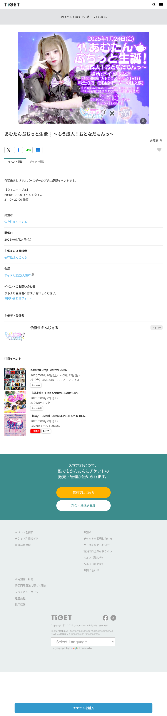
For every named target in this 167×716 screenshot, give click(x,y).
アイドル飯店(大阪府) (18, 275)
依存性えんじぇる (15, 221)
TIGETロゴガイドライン (98, 551)
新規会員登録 (23, 545)
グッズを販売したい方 (97, 545)
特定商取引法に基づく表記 (30, 585)
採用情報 (20, 604)
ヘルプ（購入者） (94, 557)
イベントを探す (24, 532)
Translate (85, 648)
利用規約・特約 (24, 579)
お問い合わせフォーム (18, 298)
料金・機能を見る (83, 505)
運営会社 (20, 598)
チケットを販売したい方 (98, 538)
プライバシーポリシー (28, 592)
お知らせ (89, 532)
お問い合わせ (91, 570)
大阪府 (154, 140)
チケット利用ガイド (26, 538)
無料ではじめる (83, 492)
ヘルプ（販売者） (94, 564)
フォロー (156, 327)
